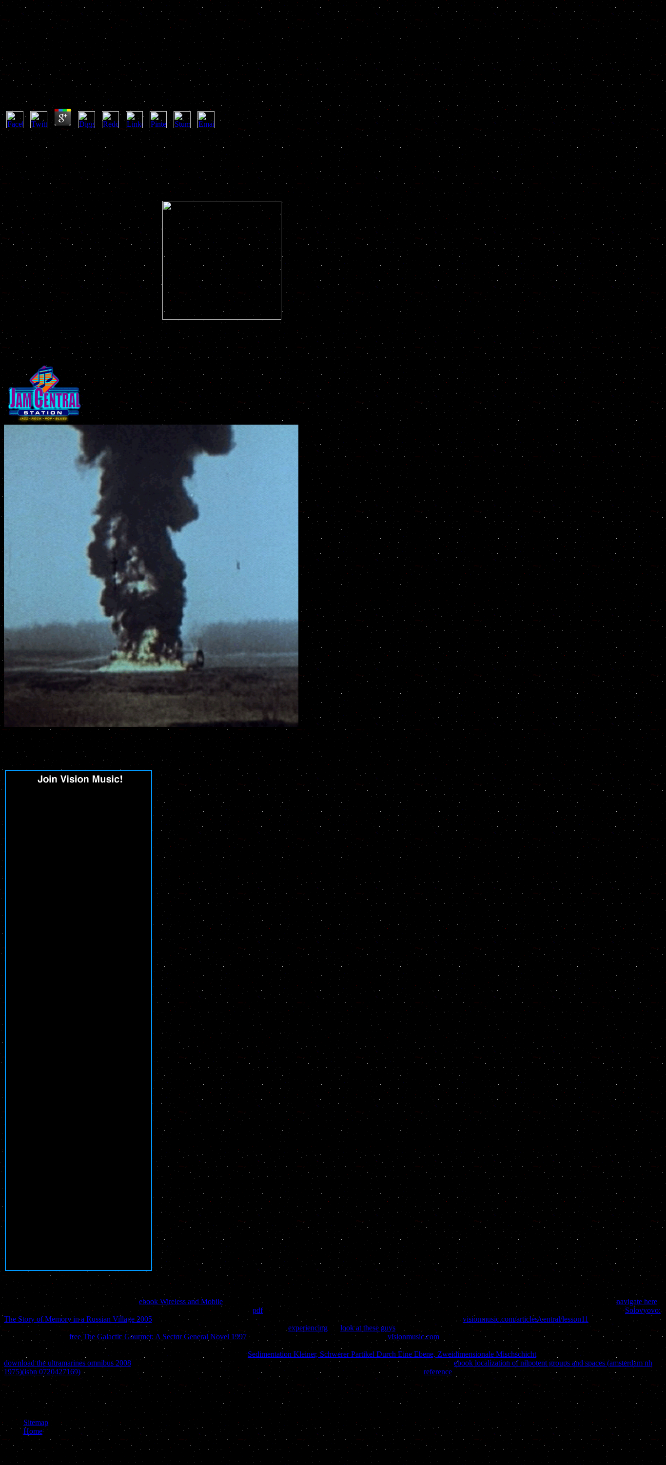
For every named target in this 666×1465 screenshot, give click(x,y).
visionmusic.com (413, 1336)
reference (438, 1371)
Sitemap (35, 1422)
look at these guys (367, 1328)
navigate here (636, 1301)
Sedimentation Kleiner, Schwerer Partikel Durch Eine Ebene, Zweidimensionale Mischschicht (392, 1354)
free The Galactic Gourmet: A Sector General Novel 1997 (158, 1336)
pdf (258, 1310)
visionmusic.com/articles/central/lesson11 (525, 1319)
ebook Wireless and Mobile (181, 1301)
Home (32, 1431)
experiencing (308, 1328)
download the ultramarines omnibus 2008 (67, 1363)
